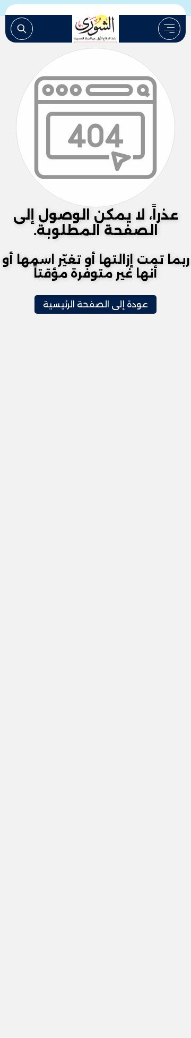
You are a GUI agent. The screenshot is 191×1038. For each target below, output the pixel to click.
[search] (22, 29)
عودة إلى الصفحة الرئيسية (95, 304)
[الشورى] (95, 29)
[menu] (169, 29)
